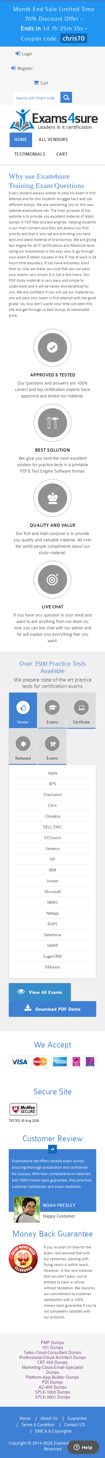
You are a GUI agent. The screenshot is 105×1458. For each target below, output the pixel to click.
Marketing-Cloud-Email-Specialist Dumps (52, 1370)
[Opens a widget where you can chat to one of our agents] (83, 1448)
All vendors (53, 139)
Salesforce (52, 934)
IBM (52, 870)
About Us (49, 1418)
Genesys (53, 848)
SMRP (52, 945)
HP (52, 859)
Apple (52, 773)
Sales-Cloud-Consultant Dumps (52, 1352)
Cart (61, 154)
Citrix (52, 805)
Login (26, 54)
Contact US (74, 1424)
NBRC (52, 902)
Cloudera (52, 816)
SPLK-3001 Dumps (52, 1397)
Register (24, 68)
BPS (52, 783)
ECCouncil (52, 837)
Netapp (52, 913)
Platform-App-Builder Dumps (52, 1377)
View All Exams (45, 992)
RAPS (52, 924)
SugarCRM (52, 956)
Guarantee (77, 1418)
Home (20, 139)
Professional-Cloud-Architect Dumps (52, 1357)
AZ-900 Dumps (52, 1387)
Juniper (52, 880)
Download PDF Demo (57, 1009)
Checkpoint (52, 794)
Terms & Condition (38, 1424)
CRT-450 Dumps (52, 1362)
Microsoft (53, 891)
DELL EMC (52, 827)
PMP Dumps (52, 1342)
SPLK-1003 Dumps (52, 1392)
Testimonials (29, 154)
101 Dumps (52, 1347)
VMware (52, 967)
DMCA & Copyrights (53, 1431)
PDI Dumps (52, 1382)
